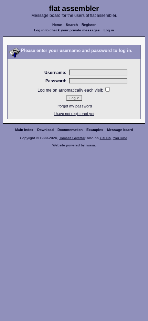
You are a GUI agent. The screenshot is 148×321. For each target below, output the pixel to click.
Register (89, 25)
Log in (109, 30)
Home (57, 25)
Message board (120, 130)
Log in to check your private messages (67, 30)
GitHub (105, 138)
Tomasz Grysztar (72, 138)
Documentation (70, 130)
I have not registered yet (74, 114)
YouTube (120, 138)
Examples (94, 130)
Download (45, 130)
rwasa (90, 145)
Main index (24, 130)
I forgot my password (74, 106)
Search (72, 25)
